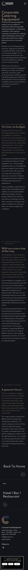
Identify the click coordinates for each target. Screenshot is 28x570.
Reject (10, 564)
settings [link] (19, 561)
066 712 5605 (6, 539)
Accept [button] (4, 564)
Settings (17, 564)
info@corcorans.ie (7, 537)
